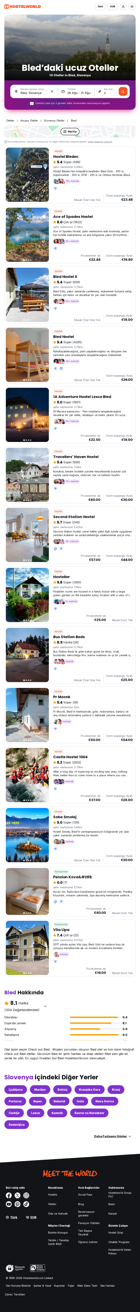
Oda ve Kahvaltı (58, 1213)
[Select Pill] (123, 6)
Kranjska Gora (89, 1089)
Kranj (116, 1089)
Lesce (35, 1113)
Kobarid (59, 1101)
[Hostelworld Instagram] (26, 1195)
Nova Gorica (105, 1101)
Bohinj (62, 1089)
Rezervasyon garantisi (86, 1213)
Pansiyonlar (61, 871)
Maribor (40, 1089)
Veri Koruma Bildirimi (18, 1285)
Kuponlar (59, 1285)
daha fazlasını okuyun (100, 141)
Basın (111, 1204)
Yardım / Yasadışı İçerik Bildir (58, 1242)
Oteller (52, 1204)
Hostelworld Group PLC (120, 1194)
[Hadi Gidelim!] (123, 91)
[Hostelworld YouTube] (9, 1204)
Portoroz (15, 1101)
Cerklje (14, 1113)
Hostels (52, 1194)
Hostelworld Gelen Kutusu (119, 1251)
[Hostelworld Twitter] (17, 1195)
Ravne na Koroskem (89, 1113)
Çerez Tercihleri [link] (15, 1294)
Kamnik (57, 1113)
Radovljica (17, 1124)
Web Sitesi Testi (87, 1285)
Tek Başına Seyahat (85, 1232)
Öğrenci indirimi (87, 1242)
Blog (81, 1204)
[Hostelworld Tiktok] (26, 1204)
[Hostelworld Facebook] (9, 1195)
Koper (37, 1101)
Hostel (58, 151)
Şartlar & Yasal (42, 1285)
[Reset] (52, 91)
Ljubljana (16, 1089)
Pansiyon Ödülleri (89, 1223)
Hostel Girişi (115, 1232)
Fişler (71, 1285)
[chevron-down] (45, 1006)
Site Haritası (107, 1285)
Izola (80, 1101)
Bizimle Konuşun (58, 1232)
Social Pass (85, 1194)
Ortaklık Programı (119, 1242)
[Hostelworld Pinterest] (17, 1204)
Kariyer (112, 1213)
